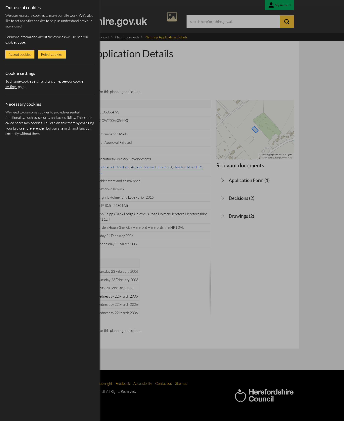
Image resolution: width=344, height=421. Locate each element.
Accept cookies (20, 54)
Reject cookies (52, 54)
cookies (11, 42)
